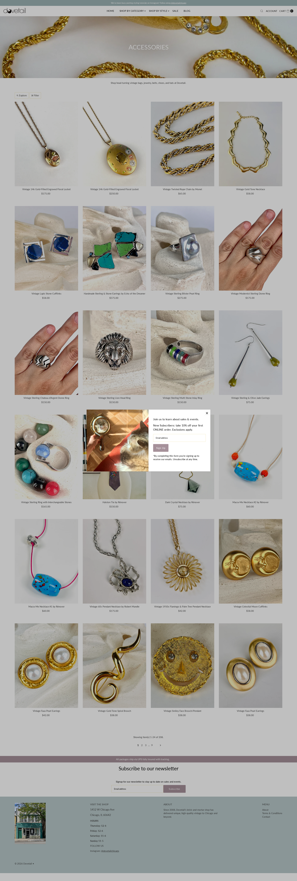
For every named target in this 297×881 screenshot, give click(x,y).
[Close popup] (207, 413)
